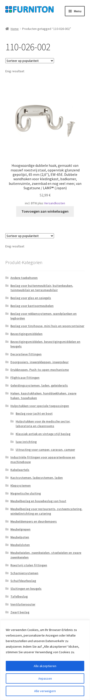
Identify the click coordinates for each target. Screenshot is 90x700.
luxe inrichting (26, 442)
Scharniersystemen (24, 573)
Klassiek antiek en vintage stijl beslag (43, 434)
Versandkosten (54, 203)
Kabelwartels (19, 470)
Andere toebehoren (24, 278)
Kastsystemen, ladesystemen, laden (36, 478)
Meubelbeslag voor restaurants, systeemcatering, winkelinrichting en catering (46, 511)
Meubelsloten (20, 545)
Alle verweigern (45, 691)
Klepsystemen (20, 485)
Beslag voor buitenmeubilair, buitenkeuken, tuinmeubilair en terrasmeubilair (41, 288)
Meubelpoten (19, 537)
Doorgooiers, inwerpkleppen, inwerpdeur (39, 362)
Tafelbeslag (19, 596)
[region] (45, 660)
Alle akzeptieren (45, 666)
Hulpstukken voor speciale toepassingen (39, 406)
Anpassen (45, 678)
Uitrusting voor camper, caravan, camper (45, 450)
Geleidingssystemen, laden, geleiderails (39, 385)
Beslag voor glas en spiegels (30, 298)
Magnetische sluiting (25, 493)
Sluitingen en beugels (26, 588)
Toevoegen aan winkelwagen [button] (45, 211)
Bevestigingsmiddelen (26, 334)
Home (15, 29)
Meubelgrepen (20, 529)
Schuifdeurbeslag (23, 581)
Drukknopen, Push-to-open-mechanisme (39, 370)
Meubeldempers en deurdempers (33, 521)
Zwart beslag (19, 612)
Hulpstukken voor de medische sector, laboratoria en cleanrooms (43, 423)
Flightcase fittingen (24, 377)
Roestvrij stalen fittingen (28, 565)
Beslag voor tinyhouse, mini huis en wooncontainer (47, 326)
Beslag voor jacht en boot (34, 413)
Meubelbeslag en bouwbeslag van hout (38, 501)
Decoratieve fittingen (26, 354)
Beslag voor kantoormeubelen (32, 306)
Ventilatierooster (22, 604)
